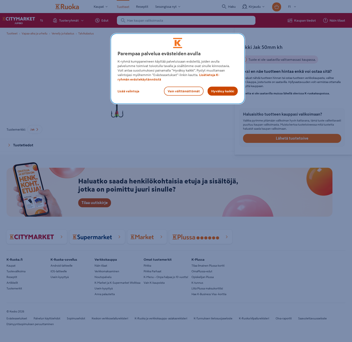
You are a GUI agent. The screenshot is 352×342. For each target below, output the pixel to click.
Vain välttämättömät (184, 91)
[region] (177, 68)
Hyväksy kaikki (222, 91)
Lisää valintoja (128, 91)
